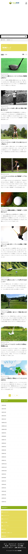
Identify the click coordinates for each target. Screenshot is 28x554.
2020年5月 (4, 446)
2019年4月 (4, 491)
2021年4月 (4, 408)
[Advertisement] (14, 19)
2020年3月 (4, 453)
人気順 (5, 54)
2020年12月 (4, 422)
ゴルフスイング (6, 515)
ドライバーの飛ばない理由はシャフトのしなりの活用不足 (14, 379)
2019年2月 (4, 498)
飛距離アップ (9, 39)
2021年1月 (4, 419)
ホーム (5, 544)
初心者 (4, 529)
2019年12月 (4, 463)
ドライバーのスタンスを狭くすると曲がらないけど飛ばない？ (14, 143)
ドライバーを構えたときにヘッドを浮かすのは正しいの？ (14, 280)
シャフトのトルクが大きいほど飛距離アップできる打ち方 (14, 177)
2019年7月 (4, 481)
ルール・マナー (6, 525)
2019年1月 (4, 501)
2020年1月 (4, 460)
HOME (3, 39)
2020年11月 (4, 426)
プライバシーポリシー (7, 547)
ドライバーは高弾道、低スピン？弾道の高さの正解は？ (14, 313)
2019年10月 (4, 470)
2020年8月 (4, 436)
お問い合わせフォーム (20, 547)
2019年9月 (4, 474)
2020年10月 (4, 429)
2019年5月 (4, 487)
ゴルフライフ (5, 518)
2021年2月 (4, 415)
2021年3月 (4, 412)
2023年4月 (4, 405)
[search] (25, 36)
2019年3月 (4, 494)
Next (17, 395)
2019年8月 (4, 477)
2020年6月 (4, 443)
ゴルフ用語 (5, 522)
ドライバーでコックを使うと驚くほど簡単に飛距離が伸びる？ (14, 109)
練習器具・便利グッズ (7, 532)
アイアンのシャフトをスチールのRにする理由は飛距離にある (13, 345)
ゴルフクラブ (5, 512)
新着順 (2, 54)
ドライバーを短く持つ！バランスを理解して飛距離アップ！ (14, 245)
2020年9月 (4, 432)
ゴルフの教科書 (18, 550)
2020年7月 (4, 439)
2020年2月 (4, 456)
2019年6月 (4, 484)
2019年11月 (4, 467)
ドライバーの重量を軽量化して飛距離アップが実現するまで (14, 211)
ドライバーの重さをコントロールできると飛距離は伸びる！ (14, 76)
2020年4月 (4, 450)
